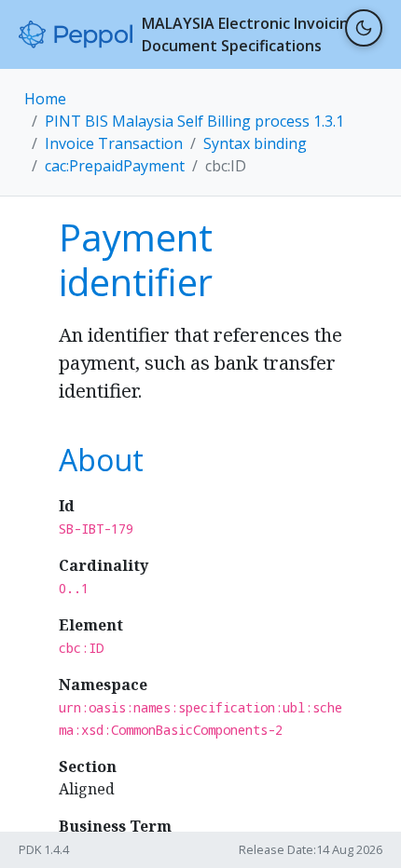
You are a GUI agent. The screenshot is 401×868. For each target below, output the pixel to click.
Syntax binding (255, 143)
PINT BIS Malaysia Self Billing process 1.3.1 (194, 121)
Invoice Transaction (114, 143)
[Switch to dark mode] (363, 28)
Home (45, 98)
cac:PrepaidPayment (115, 166)
